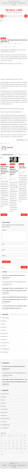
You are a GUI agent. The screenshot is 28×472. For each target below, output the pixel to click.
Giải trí (11, 167)
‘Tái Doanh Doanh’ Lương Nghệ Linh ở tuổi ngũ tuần (4, 215)
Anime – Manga (5, 318)
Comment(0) (19, 43)
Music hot (16, 463)
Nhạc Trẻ (4, 330)
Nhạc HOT (4, 327)
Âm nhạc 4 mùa (14, 10)
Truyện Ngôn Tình (6, 349)
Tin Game (4, 346)
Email (3, 250)
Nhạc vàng (4, 339)
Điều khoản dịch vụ (21, 3)
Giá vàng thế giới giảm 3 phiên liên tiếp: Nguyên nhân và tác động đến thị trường (14, 283)
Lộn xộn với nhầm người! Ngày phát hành (24, 215)
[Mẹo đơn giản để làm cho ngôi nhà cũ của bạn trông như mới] (5, 160)
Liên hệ (14, 4)
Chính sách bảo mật (12, 3)
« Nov (2, 454)
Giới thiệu (5, 3)
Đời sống (3, 38)
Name (3, 244)
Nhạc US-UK (4, 336)
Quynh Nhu (12, 43)
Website (4, 255)
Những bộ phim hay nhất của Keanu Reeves (14, 171)
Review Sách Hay (6, 342)
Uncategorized (5, 352)
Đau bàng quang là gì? (22, 167)
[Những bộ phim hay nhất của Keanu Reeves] (14, 159)
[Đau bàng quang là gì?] (23, 159)
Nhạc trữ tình (5, 333)
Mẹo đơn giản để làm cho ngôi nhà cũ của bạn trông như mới (5, 170)
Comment (4, 230)
